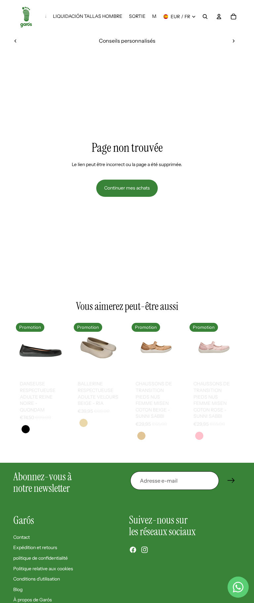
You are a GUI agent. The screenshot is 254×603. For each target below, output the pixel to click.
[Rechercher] (205, 16)
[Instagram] (144, 549)
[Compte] (219, 16)
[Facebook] (133, 549)
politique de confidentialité (40, 558)
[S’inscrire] (231, 480)
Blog (17, 589)
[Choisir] (57, 364)
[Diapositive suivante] (233, 40)
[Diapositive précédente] (15, 40)
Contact (21, 537)
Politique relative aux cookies (43, 568)
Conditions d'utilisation (36, 579)
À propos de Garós (32, 600)
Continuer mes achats (127, 188)
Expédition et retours (35, 547)
